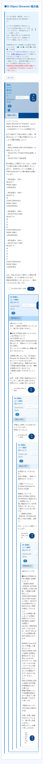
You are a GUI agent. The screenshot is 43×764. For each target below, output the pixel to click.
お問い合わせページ (18, 54)
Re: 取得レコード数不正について (14, 299)
